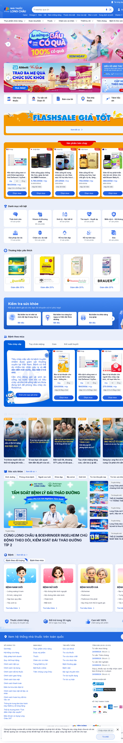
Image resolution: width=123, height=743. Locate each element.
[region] (52, 77)
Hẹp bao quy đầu (14, 599)
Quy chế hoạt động (11, 660)
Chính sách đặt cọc (11, 664)
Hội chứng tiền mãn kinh (54, 595)
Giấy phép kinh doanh (13, 656)
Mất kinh (48, 603)
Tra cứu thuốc (68, 653)
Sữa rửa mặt (81, 15)
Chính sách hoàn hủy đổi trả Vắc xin (15, 698)
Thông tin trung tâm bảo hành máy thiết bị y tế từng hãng (16, 704)
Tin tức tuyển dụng (70, 676)
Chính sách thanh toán (13, 683)
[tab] (10, 181)
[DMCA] (104, 689)
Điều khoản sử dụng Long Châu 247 (14, 717)
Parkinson (85, 595)
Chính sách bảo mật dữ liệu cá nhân (16, 692)
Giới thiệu (7, 649)
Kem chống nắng (54, 15)
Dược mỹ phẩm (39, 653)
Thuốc (35, 656)
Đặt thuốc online (39, 668)
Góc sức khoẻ (68, 649)
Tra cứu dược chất (70, 656)
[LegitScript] (104, 695)
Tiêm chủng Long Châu (42, 672)
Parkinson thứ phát (89, 599)
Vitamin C (118, 15)
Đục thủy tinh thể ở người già (93, 603)
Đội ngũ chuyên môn (71, 672)
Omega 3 (33, 15)
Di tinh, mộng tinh (14, 595)
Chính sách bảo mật (12, 679)
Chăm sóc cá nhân (40, 660)
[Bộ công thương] (98, 683)
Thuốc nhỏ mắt (69, 15)
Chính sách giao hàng (12, 676)
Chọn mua (17, 193)
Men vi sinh (92, 15)
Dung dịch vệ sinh (106, 15)
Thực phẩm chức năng (42, 649)
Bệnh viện (67, 668)
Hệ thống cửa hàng (11, 653)
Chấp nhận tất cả (105, 730)
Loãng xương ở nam (15, 591)
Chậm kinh (48, 599)
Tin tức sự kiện (69, 679)
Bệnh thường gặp (70, 664)
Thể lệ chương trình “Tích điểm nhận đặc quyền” (14, 711)
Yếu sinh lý (11, 603)
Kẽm (40, 15)
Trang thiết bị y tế (40, 664)
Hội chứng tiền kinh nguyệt (55, 591)
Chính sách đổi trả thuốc (13, 672)
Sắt (45, 15)
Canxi (25, 15)
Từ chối (105, 737)
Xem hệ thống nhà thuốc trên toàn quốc (36, 636)
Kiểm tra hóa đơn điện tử (13, 687)
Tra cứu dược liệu (70, 660)
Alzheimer (85, 591)
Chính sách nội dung (12, 668)
